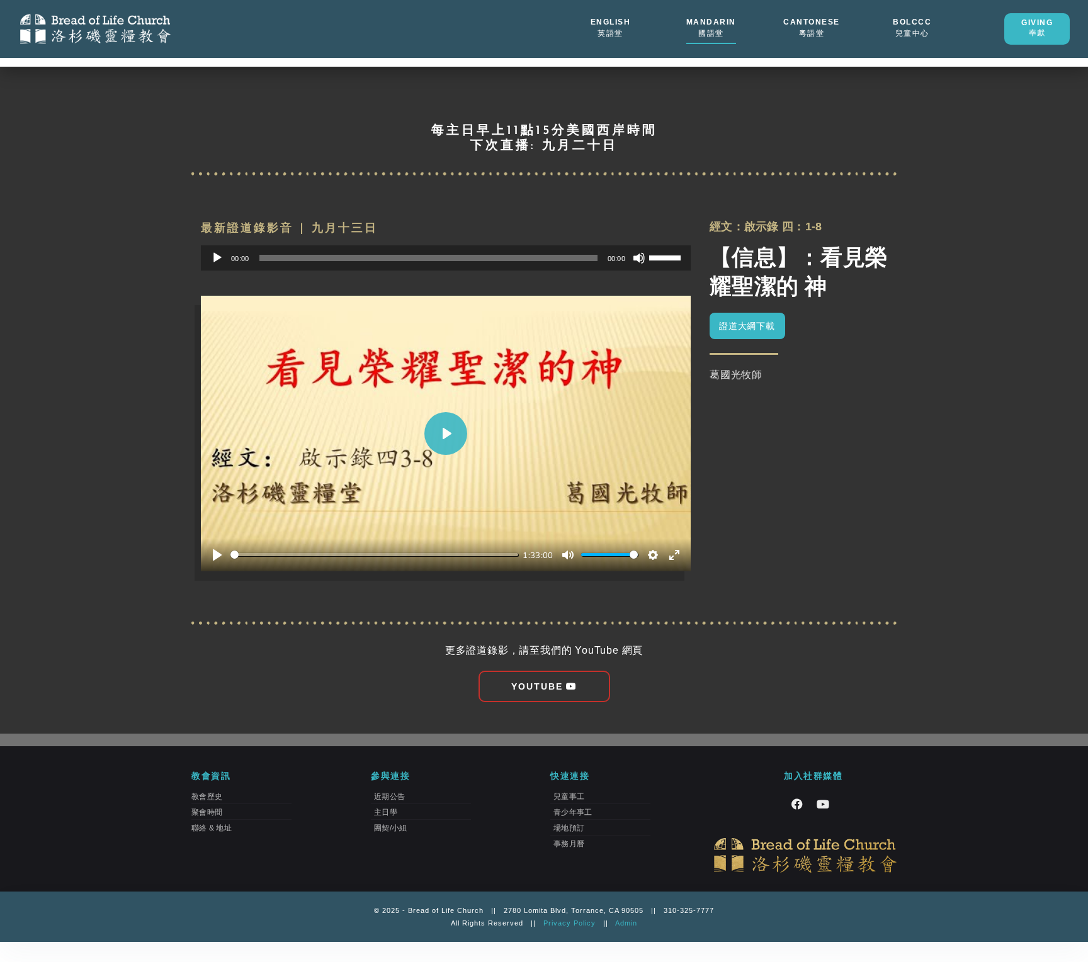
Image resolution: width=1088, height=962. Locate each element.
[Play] (217, 258)
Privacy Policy (569, 923)
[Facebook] (797, 804)
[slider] (666, 256)
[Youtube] (823, 804)
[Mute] (639, 258)
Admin (626, 923)
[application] (446, 258)
